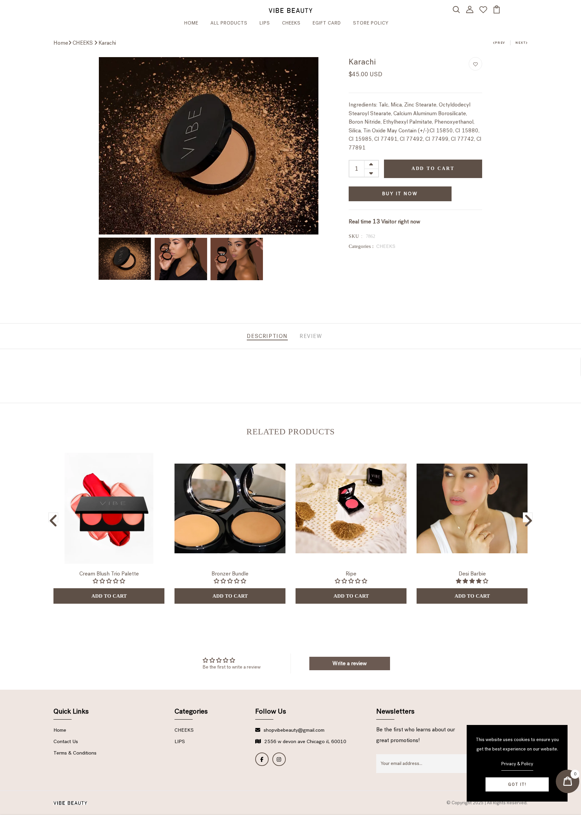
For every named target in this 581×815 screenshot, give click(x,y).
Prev (500, 43)
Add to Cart (433, 168)
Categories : (361, 246)
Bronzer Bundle (229, 573)
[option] (208, 145)
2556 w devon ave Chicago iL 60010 (305, 741)
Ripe (351, 573)
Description (267, 336)
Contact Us (65, 741)
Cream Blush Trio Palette (109, 573)
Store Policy (371, 23)
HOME (191, 23)
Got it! (517, 784)
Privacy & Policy (517, 764)
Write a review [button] (350, 663)
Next (520, 43)
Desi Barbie (472, 573)
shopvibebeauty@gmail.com (294, 730)
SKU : (356, 236)
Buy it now (400, 193)
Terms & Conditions (74, 752)
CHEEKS (291, 23)
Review (311, 336)
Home (60, 42)
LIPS (265, 23)
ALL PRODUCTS (228, 23)
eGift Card (327, 23)
